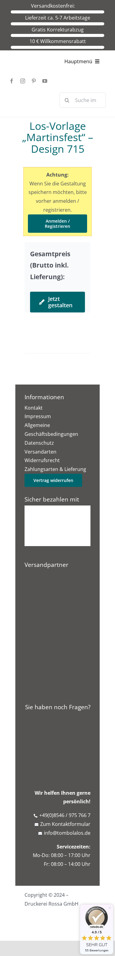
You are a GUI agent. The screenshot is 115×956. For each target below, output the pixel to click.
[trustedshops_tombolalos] (57, 600)
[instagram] (22, 80)
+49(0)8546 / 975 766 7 (64, 815)
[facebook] (11, 80)
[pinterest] (33, 80)
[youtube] (44, 80)
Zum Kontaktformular (65, 824)
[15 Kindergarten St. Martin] (57, 325)
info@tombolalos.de (67, 833)
